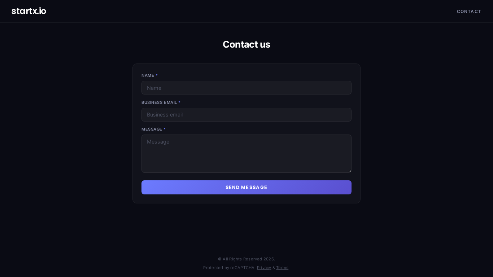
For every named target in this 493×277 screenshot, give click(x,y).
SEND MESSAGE (246, 187)
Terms (282, 267)
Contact (469, 11)
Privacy (264, 267)
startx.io (29, 11)
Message (153, 129)
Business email (161, 102)
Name (149, 75)
